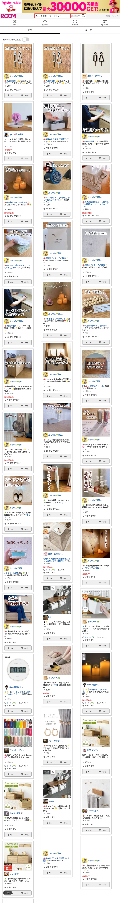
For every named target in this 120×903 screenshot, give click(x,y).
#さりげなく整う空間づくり (58, 867)
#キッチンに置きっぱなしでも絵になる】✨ (17, 693)
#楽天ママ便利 (49, 559)
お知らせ (75, 22)
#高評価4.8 (12, 81)
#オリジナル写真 (11, 573)
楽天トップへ (112, 15)
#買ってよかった (11, 267)
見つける (45, 22)
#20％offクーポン (97, 386)
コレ (11, 95)
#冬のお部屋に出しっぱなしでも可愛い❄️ (56, 560)
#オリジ (62, 502)
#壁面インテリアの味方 (56, 258)
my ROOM (105, 22)
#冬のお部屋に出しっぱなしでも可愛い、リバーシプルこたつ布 (95, 204)
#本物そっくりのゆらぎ (17, 202)
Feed (15, 22)
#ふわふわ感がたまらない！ (18, 265)
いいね (26, 95)
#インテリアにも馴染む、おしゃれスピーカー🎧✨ (56, 199)
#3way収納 (11, 326)
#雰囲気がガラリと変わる (96, 326)
